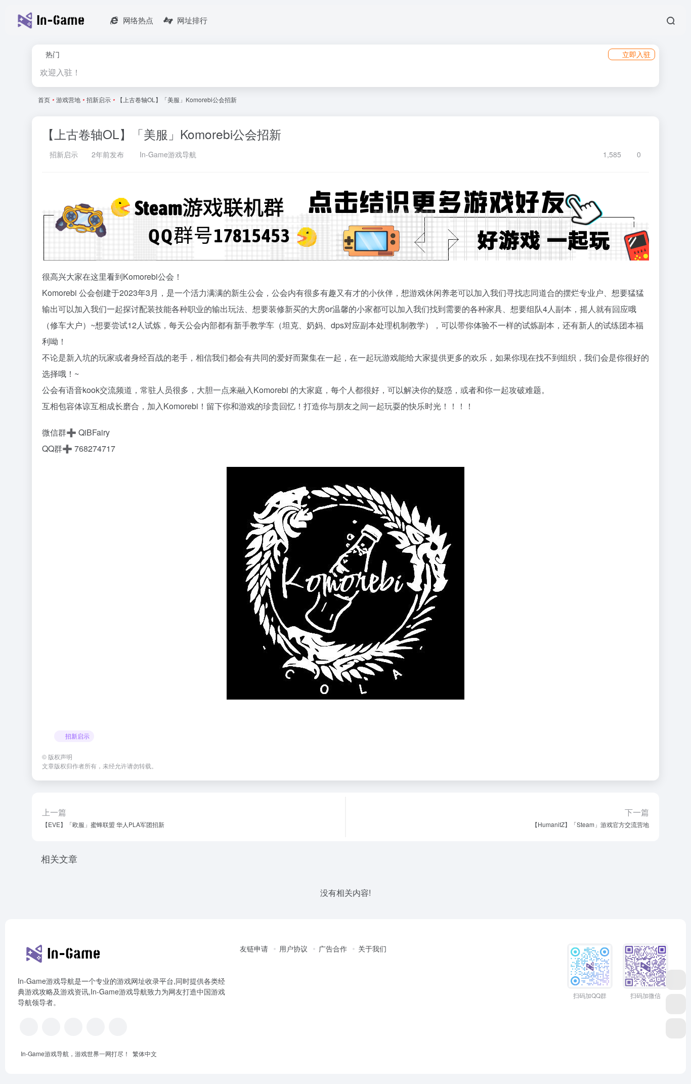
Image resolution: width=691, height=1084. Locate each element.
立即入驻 (636, 54)
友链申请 (254, 948)
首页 (44, 99)
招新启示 (99, 99)
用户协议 (293, 948)
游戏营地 (68, 99)
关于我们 (372, 948)
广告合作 (333, 948)
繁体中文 (145, 1053)
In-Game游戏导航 (167, 154)
